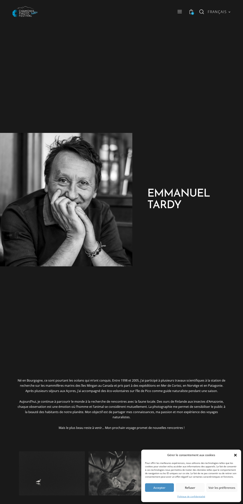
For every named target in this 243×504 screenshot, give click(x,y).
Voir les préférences (221, 488)
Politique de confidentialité (191, 496)
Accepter (159, 488)
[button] (235, 455)
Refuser (190, 488)
